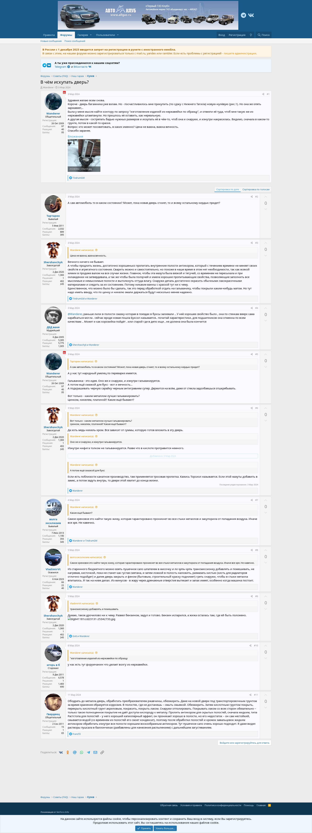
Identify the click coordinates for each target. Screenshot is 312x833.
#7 (256, 500)
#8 (256, 550)
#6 (256, 408)
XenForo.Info (63, 812)
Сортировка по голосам (256, 189)
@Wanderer (75, 314)
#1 (268, 94)
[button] (90, 35)
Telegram (61, 66)
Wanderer (48, 87)
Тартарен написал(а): (82, 361)
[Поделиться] (263, 94)
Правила (49, 35)
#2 (256, 196)
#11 (256, 694)
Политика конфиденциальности (223, 805)
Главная (261, 805)
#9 (256, 596)
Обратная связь (169, 805)
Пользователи (105, 35)
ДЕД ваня (53, 327)
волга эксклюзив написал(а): (86, 557)
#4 (256, 308)
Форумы (66, 35)
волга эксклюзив (53, 521)
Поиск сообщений (74, 41)
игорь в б (53, 665)
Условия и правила (191, 805)
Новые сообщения (51, 41)
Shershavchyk (53, 262)
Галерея (83, 35)
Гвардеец (53, 714)
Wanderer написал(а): (82, 250)
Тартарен (53, 216)
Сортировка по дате (227, 189)
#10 (256, 645)
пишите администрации (240, 53)
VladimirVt (53, 569)
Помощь (249, 805)
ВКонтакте (81, 66)
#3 (256, 242)
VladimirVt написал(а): (82, 603)
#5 (256, 354)
